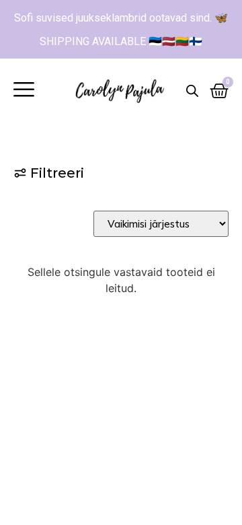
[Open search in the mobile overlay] (192, 90)
